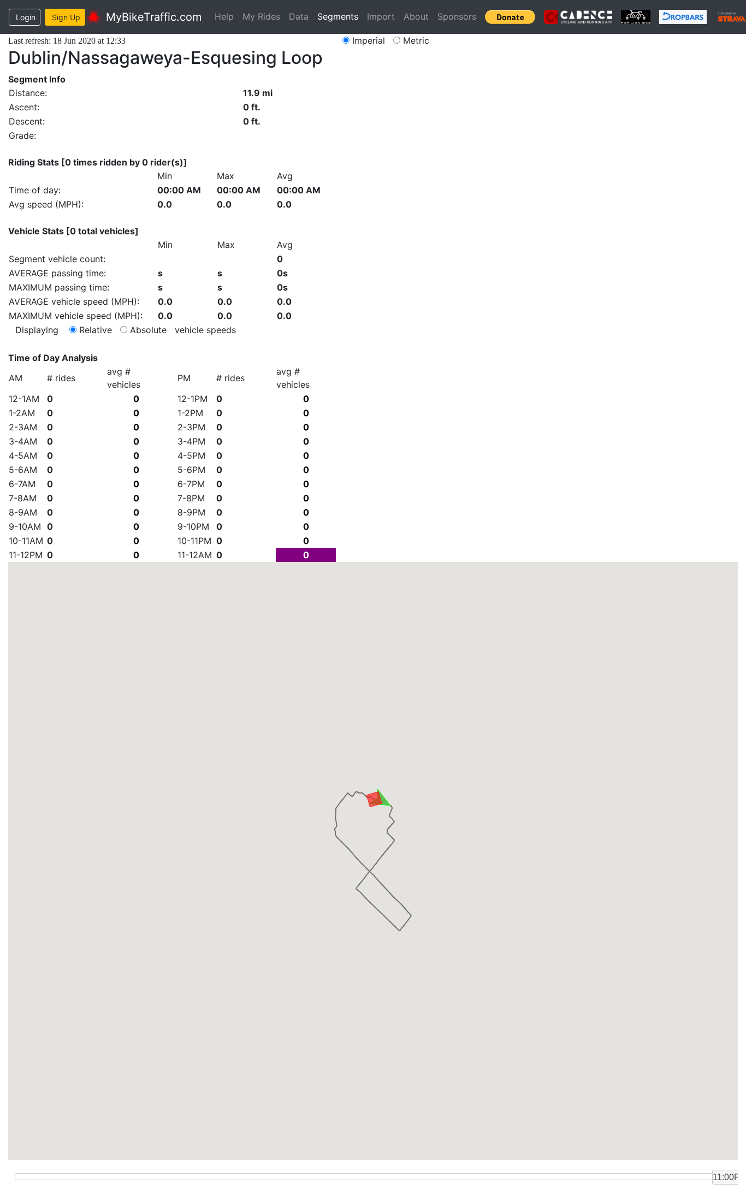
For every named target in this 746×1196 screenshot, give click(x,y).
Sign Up (66, 17)
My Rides (261, 16)
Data (299, 16)
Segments (337, 16)
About (416, 16)
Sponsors (456, 16)
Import (381, 16)
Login (25, 17)
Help (224, 16)
